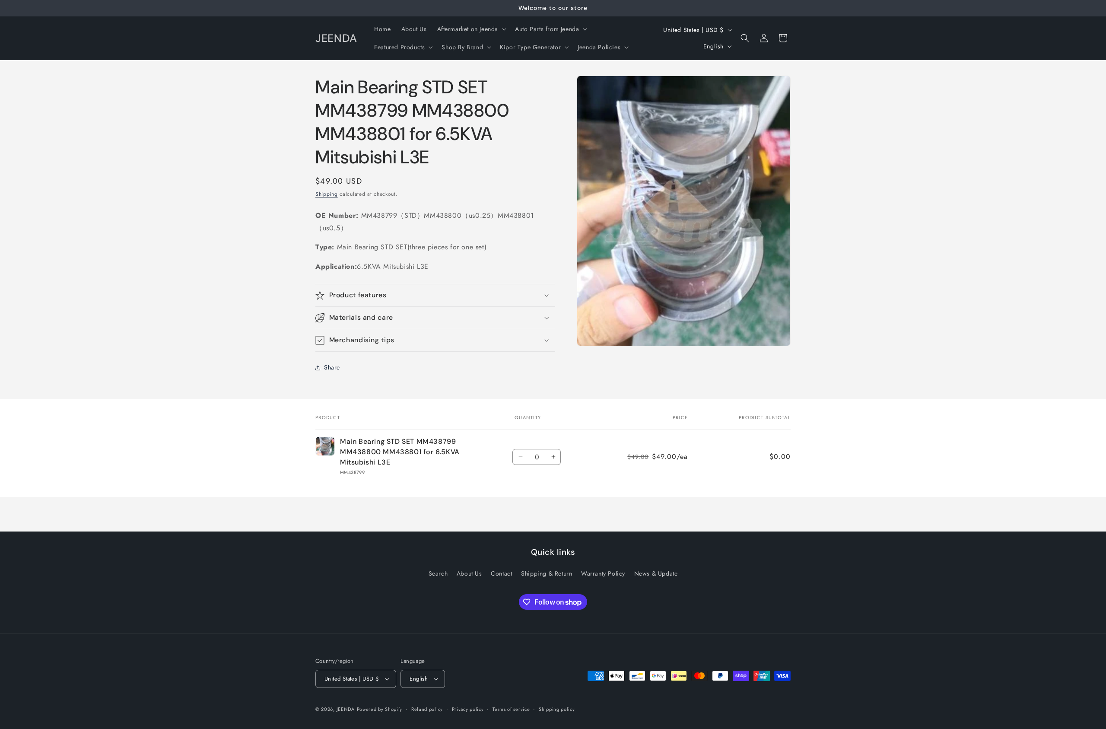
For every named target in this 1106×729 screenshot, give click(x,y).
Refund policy (427, 709)
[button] (471, 29)
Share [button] (332, 367)
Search (438, 573)
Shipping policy (557, 709)
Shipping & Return (546, 573)
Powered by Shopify (380, 709)
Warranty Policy (603, 573)
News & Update (656, 573)
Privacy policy (468, 709)
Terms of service (511, 709)
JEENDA (346, 709)
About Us (469, 573)
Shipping (326, 194)
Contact (501, 573)
